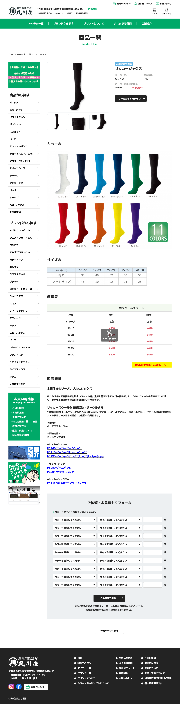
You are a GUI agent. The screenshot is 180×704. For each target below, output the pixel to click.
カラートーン (16, 259)
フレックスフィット (20, 347)
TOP (10, 54)
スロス (13, 303)
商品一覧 (21, 54)
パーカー (14, 139)
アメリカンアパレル (20, 230)
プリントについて (94, 23)
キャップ (14, 197)
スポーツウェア (17, 168)
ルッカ (13, 376)
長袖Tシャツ (16, 109)
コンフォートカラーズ (21, 288)
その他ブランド (17, 384)
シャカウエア (16, 296)
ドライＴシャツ (17, 117)
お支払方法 (18, 412)
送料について (19, 417)
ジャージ (14, 175)
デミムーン (15, 318)
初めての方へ (84, 663)
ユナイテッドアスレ (20, 362)
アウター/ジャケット (20, 161)
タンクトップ (16, 182)
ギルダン (14, 267)
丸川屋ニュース (127, 668)
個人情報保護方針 (21, 435)
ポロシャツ (15, 124)
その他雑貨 (15, 212)
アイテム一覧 (35, 23)
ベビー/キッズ (17, 204)
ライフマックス (17, 369)
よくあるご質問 (123, 23)
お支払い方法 (151, 663)
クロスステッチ (17, 274)
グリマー (14, 281)
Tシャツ (14, 102)
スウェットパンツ (19, 146)
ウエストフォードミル (21, 237)
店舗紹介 (147, 23)
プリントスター (17, 354)
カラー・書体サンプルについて (93, 683)
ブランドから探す (63, 23)
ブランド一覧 (84, 673)
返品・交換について (22, 430)
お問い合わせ (125, 678)
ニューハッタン (17, 332)
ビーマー (14, 340)
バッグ (13, 190)
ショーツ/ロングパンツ (21, 153)
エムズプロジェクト (20, 252)
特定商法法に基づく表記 (24, 421)
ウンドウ (14, 245)
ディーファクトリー (20, 310)
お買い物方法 (19, 426)
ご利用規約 (18, 408)
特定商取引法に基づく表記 (158, 678)
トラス (13, 325)
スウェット (15, 131)
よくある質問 (125, 663)
